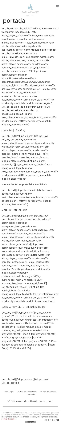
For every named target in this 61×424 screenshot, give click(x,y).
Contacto (31, 395)
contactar (6, 130)
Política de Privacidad (26, 392)
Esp (18, 130)
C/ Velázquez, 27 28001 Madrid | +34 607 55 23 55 (30, 401)
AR (46, 420)
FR (53, 420)
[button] (57, 6)
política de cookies (8, 419)
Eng (23, 130)
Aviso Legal (9, 392)
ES (57, 420)
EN (50, 420)
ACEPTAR (30, 422)
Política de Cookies (48, 392)
